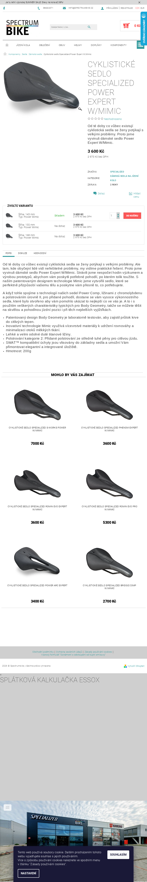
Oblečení (44, 45)
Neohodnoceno (113, 119)
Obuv (62, 45)
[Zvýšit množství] (118, 214)
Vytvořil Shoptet (136, 666)
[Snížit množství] (118, 217)
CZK (137, 8)
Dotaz (101, 193)
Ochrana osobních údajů (69, 652)
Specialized (117, 172)
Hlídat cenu (137, 195)
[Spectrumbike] (22, 28)
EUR (142, 8)
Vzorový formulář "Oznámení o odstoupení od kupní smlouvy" (73, 655)
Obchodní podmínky (42, 652)
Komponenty (119, 45)
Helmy (78, 45)
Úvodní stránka (7, 45)
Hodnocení (40, 253)
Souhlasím (118, 854)
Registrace (127, 8)
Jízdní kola (23, 45)
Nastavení (28, 873)
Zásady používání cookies (98, 652)
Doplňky (96, 45)
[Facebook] (4, 8)
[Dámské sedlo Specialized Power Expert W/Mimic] (9, 215)
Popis (9, 253)
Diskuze (22, 253)
